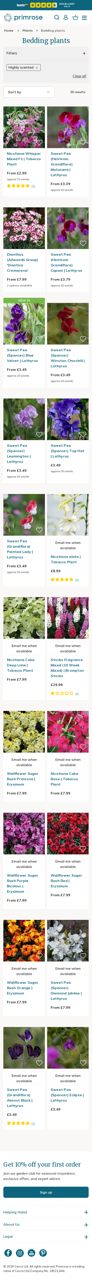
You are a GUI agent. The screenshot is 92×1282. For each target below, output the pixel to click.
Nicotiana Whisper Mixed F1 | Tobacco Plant (24, 158)
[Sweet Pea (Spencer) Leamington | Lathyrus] (24, 395)
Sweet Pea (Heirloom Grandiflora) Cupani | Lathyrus (66, 262)
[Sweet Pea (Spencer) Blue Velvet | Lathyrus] (24, 323)
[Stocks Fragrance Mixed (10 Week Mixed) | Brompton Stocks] (68, 594)
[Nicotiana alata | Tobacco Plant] (68, 491)
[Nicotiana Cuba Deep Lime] (24, 594)
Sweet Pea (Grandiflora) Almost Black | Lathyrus (20, 1097)
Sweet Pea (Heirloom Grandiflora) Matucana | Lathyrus (62, 164)
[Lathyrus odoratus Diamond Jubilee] (68, 917)
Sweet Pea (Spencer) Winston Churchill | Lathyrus (68, 358)
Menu (85, 19)
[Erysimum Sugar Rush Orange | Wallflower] (24, 917)
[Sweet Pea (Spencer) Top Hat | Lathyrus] (68, 395)
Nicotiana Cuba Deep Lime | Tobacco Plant (21, 665)
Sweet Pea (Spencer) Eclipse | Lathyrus (67, 1094)
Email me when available (68, 545)
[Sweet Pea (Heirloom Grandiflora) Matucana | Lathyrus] (68, 103)
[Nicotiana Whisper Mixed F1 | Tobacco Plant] (24, 103)
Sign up (46, 1192)
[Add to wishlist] (39, 142)
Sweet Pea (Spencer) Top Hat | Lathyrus (67, 450)
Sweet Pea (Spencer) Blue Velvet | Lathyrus (22, 355)
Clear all (79, 76)
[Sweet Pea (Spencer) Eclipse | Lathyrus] (68, 1024)
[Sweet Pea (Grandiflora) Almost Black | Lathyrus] (24, 1024)
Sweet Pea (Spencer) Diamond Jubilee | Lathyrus (66, 990)
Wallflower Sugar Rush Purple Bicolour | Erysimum (22, 883)
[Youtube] (32, 1253)
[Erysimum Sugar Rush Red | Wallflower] (68, 810)
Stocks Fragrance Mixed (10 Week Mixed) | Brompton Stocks (67, 667)
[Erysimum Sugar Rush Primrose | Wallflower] (24, 708)
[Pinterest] (43, 1253)
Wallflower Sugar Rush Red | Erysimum (66, 880)
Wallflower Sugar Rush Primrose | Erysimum (22, 778)
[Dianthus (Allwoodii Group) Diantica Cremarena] (24, 204)
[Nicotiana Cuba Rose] (68, 708)
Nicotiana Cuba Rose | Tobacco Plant (64, 778)
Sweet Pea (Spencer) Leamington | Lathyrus (19, 453)
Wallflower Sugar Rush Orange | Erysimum (22, 987)
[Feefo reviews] (46, 5)
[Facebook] (8, 1253)
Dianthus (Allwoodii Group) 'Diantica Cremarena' (22, 262)
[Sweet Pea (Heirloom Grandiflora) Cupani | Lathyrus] (68, 204)
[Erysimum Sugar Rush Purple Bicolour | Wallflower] (24, 810)
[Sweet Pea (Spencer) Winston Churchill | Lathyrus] (68, 300)
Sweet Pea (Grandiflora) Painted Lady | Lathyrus (20, 549)
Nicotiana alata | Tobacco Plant (66, 559)
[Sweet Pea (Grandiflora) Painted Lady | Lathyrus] (24, 491)
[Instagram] (20, 1253)
